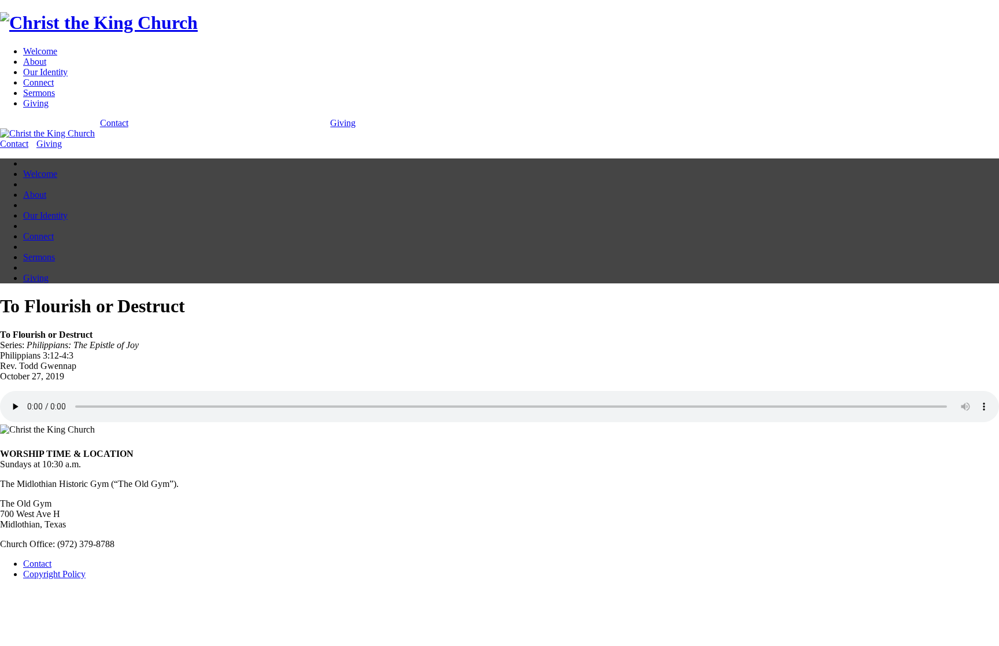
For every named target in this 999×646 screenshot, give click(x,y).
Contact (114, 123)
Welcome (40, 51)
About (34, 62)
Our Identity (45, 72)
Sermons (39, 93)
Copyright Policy (54, 574)
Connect (38, 82)
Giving (36, 103)
